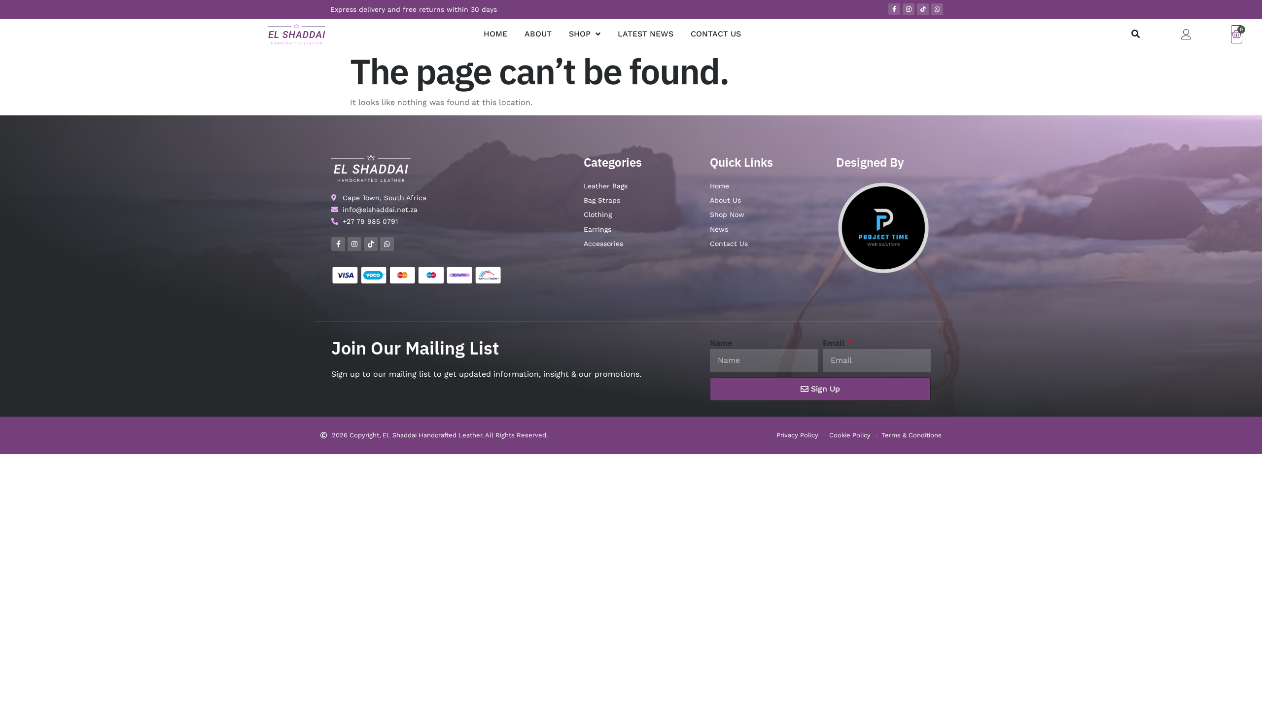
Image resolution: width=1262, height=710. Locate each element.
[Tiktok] (923, 9)
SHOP (580, 33)
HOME (495, 33)
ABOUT (538, 33)
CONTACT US (716, 33)
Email (835, 343)
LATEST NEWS (645, 33)
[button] (1135, 34)
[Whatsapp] (937, 9)
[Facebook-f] (894, 9)
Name (721, 343)
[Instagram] (908, 9)
